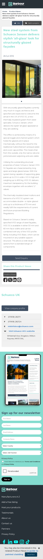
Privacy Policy (7, 458)
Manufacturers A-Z (11, 497)
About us (6, 518)
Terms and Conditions (32, 461)
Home (4, 11)
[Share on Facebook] (5, 280)
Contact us (7, 523)
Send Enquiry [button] (21, 258)
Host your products (11, 507)
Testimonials (7, 513)
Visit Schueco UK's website (22, 331)
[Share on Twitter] (10, 280)
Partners (6, 529)
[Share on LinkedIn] (15, 280)
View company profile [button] (15, 308)
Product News (15, 11)
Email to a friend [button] (10, 274)
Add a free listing (10, 502)
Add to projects (33, 23)
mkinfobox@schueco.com (20, 326)
